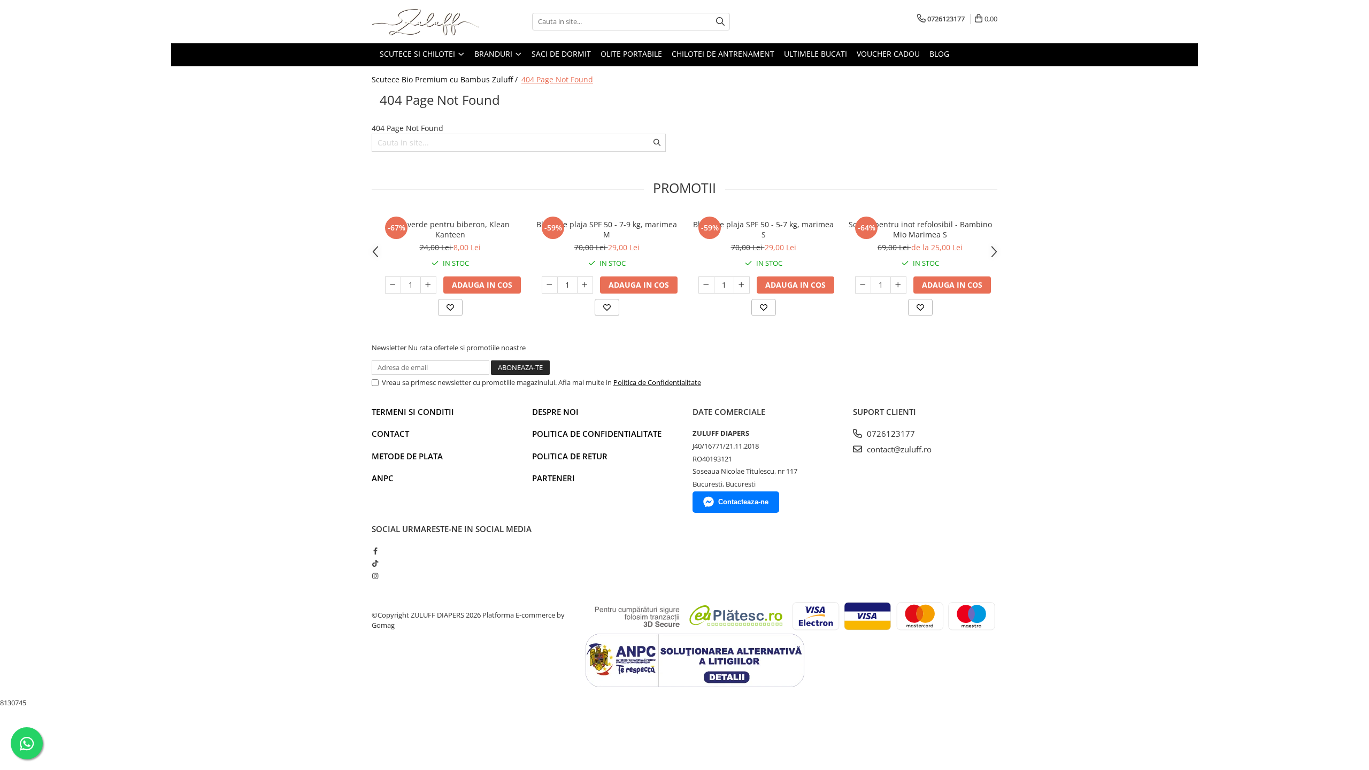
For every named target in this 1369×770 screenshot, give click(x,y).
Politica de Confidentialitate (657, 382)
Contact (390, 433)
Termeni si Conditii (413, 411)
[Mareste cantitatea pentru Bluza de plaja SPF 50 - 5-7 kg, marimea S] (742, 285)
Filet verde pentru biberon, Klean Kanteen (450, 229)
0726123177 (890, 433)
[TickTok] (375, 563)
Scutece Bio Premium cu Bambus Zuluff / (446, 79)
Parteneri (553, 478)
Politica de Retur (569, 456)
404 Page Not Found (557, 79)
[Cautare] (720, 21)
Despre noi (555, 411)
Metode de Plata (407, 456)
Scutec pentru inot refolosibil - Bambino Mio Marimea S (920, 229)
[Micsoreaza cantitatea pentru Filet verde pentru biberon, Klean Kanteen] (393, 285)
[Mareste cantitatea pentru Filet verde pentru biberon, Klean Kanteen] (428, 285)
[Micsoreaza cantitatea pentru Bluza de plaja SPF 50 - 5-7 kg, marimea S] (706, 285)
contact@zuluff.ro (898, 449)
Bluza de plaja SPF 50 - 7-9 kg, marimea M (606, 229)
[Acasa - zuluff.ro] (425, 21)
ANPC (383, 478)
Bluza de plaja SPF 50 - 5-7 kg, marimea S (763, 229)
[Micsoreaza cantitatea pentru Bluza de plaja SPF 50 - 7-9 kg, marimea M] (550, 285)
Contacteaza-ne (743, 502)
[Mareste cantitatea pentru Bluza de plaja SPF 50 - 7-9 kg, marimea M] (585, 285)
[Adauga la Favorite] (450, 307)
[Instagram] (375, 576)
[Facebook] (375, 551)
